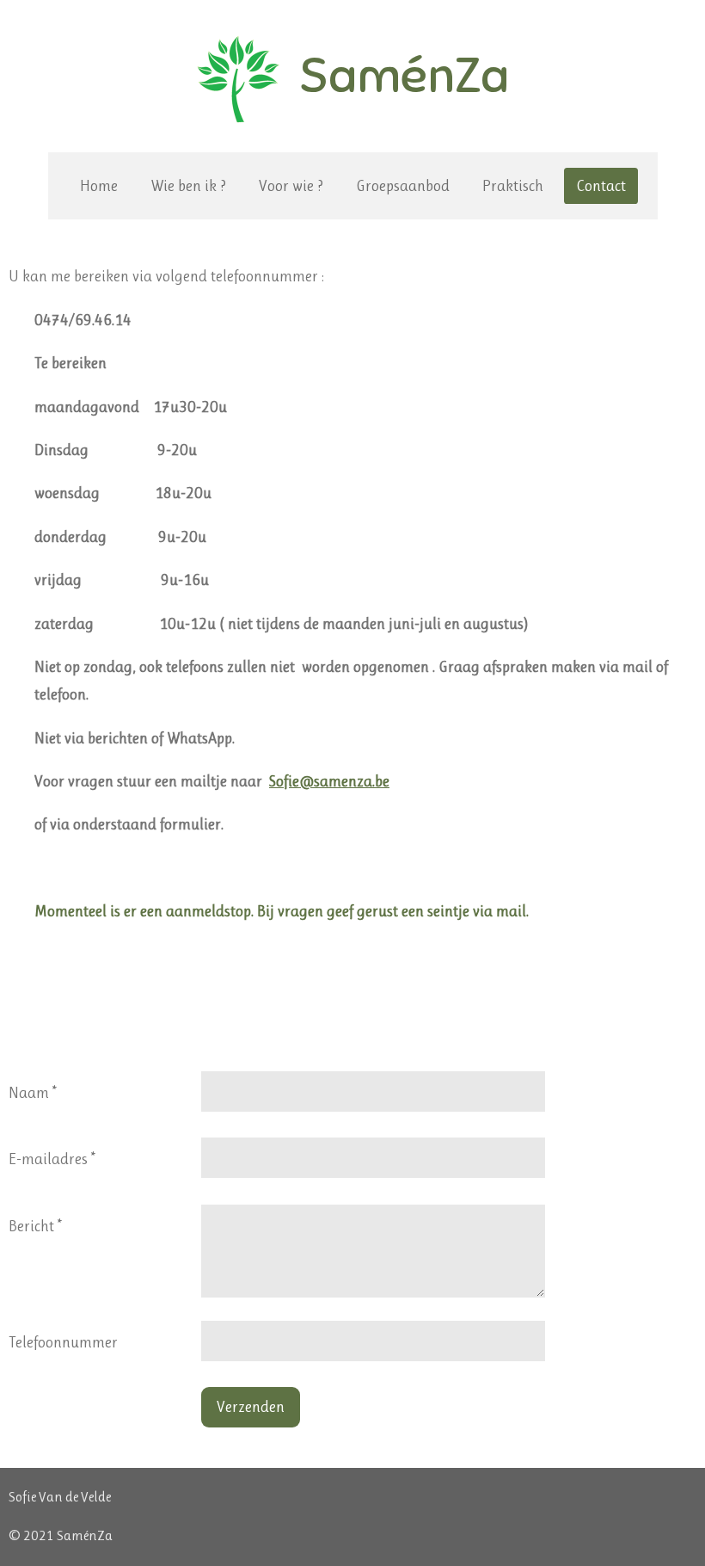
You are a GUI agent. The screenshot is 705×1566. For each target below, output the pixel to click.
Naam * (33, 1092)
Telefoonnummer (63, 1342)
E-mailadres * (52, 1159)
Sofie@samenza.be (329, 781)
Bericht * (35, 1226)
